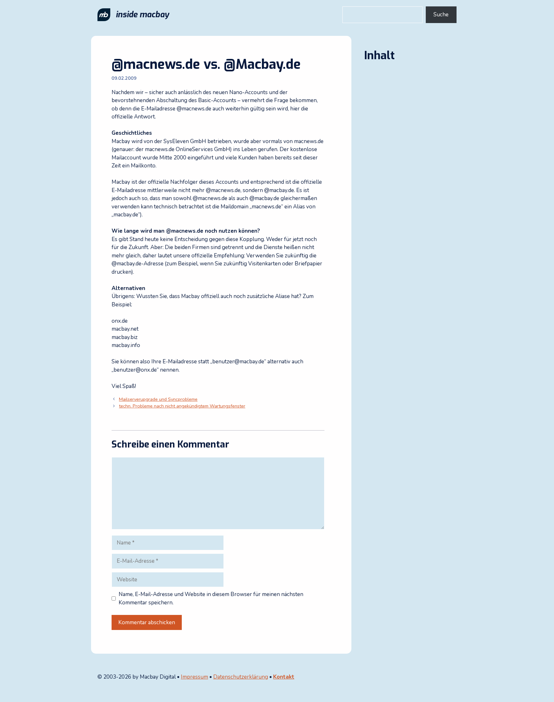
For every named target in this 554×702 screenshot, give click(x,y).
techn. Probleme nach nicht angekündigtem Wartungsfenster (182, 406)
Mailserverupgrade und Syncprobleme (158, 399)
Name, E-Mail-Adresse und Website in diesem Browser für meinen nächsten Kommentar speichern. (211, 598)
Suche (441, 14)
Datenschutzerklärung (240, 677)
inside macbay (142, 14)
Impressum (194, 677)
